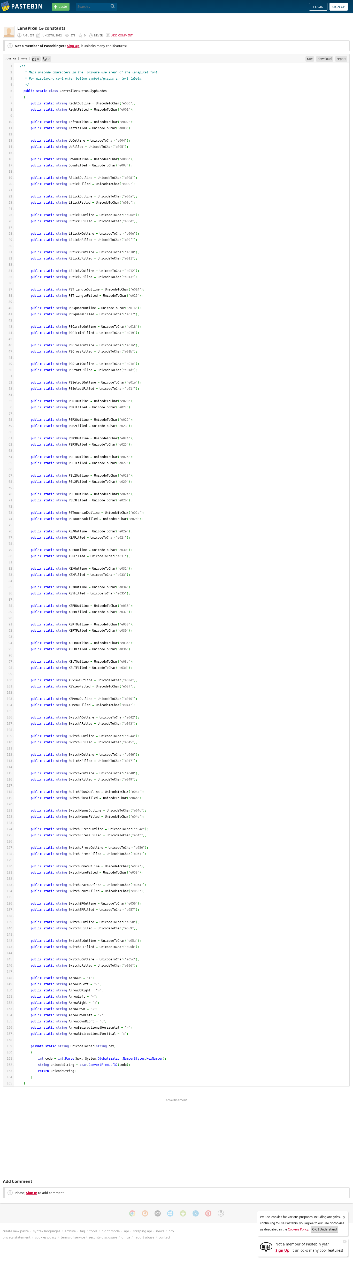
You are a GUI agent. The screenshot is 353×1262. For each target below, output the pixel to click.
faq (82, 1231)
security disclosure (103, 1237)
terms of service (73, 1237)
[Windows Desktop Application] (170, 1213)
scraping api (142, 1231)
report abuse (144, 1237)
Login (318, 6)
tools (93, 1231)
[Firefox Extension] (145, 1213)
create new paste (16, 1231)
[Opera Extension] (208, 1213)
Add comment (122, 35)
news (160, 1231)
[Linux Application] (221, 1213)
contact (164, 1237)
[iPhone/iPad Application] (158, 1213)
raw (309, 59)
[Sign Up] (266, 1247)
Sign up (338, 6)
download (325, 59)
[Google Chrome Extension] (132, 1213)
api (126, 1231)
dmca (125, 1237)
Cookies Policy (298, 1229)
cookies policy (45, 1237)
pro (171, 1231)
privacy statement (16, 1237)
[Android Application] (183, 1213)
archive (70, 1231)
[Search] (113, 6)
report (341, 59)
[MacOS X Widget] (196, 1213)
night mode (111, 1231)
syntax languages (46, 1231)
